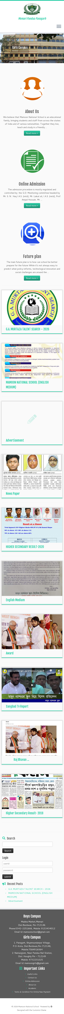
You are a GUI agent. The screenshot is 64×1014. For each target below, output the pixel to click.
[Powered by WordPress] (51, 1006)
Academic (32, 988)
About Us (32, 985)
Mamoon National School (28, 1006)
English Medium (15, 600)
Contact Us (32, 977)
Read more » (32, 133)
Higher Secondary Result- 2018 (24, 813)
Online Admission (32, 981)
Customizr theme (39, 1010)
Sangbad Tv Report (17, 706)
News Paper (13, 494)
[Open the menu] (59, 26)
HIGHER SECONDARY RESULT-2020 (25, 547)
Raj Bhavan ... (21, 760)
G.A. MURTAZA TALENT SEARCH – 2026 (27, 329)
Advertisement (15, 440)
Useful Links (32, 974)
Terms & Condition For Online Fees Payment (32, 992)
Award (10, 653)
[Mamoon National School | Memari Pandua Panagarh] (32, 8)
